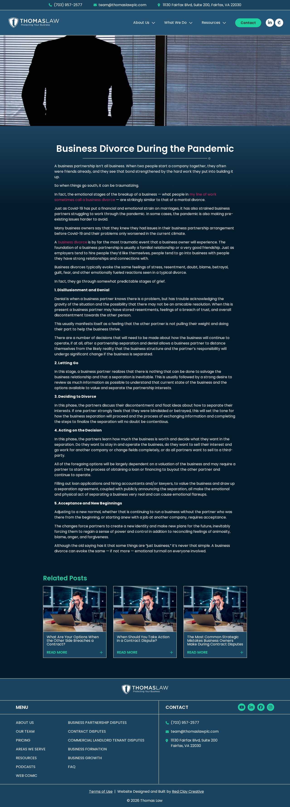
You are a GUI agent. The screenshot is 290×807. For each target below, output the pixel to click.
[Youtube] (241, 707)
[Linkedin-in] (270, 23)
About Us (141, 22)
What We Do (175, 22)
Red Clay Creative (188, 791)
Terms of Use (101, 791)
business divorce (72, 242)
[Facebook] (260, 707)
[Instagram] (270, 707)
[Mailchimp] (279, 23)
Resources (211, 22)
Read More (57, 652)
